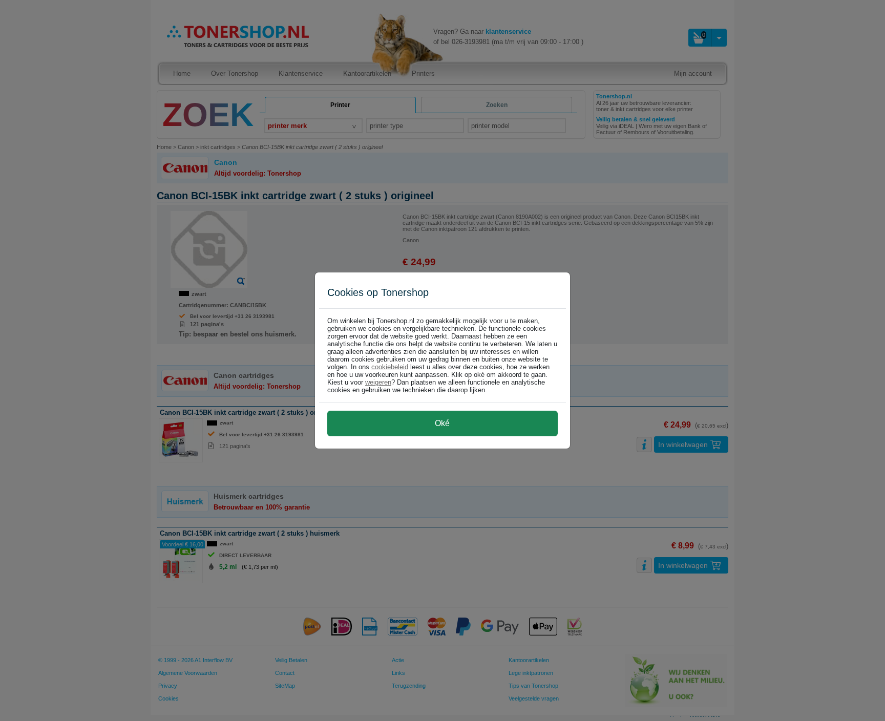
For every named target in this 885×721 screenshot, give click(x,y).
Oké (442, 423)
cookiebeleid (389, 367)
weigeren (378, 382)
